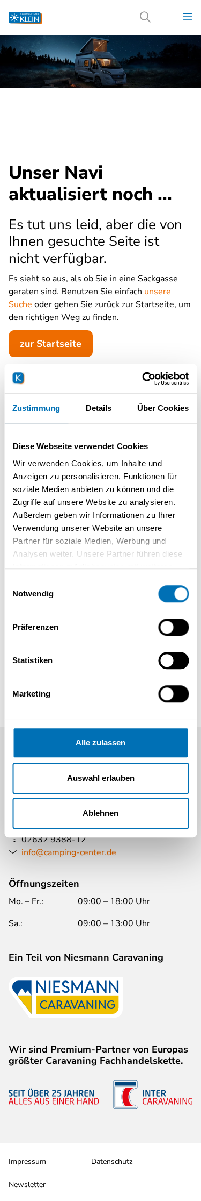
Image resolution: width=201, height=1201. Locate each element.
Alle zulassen (100, 742)
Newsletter (27, 1184)
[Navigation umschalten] (187, 17)
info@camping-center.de (68, 852)
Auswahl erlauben (101, 778)
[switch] (173, 627)
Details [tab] (99, 408)
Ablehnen (100, 813)
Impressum (27, 1161)
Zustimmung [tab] (36, 408)
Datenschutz (111, 1161)
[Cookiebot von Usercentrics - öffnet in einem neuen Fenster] (143, 379)
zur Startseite (50, 343)
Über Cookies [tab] (163, 408)
